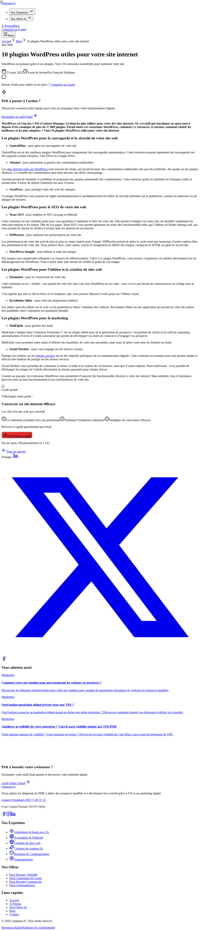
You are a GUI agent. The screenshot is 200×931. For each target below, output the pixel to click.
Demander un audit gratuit (18, 760)
